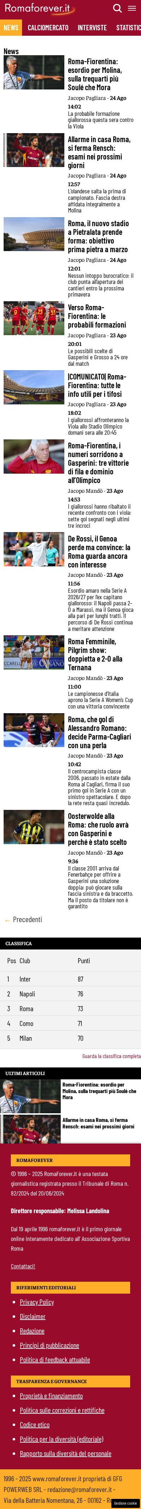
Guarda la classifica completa (111, 1055)
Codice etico (35, 1424)
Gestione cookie (125, 1503)
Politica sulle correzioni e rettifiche (62, 1409)
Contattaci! (23, 1266)
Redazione (32, 1330)
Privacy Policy (37, 1301)
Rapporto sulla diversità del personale (65, 1453)
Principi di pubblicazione (49, 1345)
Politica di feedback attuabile (55, 1359)
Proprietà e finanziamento (51, 1395)
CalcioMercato (48, 27)
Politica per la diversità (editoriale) (61, 1438)
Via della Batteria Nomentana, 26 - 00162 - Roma (62, 1500)
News (11, 27)
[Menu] (132, 8)
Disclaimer (33, 1316)
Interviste (92, 27)
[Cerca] (118, 8)
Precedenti (23, 919)
